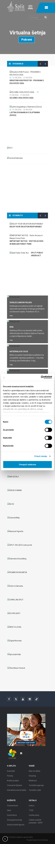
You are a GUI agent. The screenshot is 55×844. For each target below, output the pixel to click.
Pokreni (26, 39)
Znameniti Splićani (14, 785)
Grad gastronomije (14, 820)
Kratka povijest (13, 781)
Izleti (9, 810)
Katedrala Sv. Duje (19, 351)
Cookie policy (34, 815)
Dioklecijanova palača (21, 302)
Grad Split (11, 771)
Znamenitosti (12, 806)
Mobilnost (33, 781)
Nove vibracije (43, 840)
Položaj (10, 776)
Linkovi (31, 806)
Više (11, 316)
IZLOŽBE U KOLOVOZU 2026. (22, 98)
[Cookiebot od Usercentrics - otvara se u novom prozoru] (41, 377)
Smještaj (32, 776)
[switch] (48, 430)
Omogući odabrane (27, 464)
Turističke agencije (36, 785)
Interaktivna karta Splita (16, 790)
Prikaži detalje (40, 456)
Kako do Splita (34, 771)
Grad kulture (12, 815)
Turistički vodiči (35, 790)
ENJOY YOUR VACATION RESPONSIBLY (26, 227)
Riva (11, 327)
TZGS (31, 810)
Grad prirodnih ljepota (15, 825)
